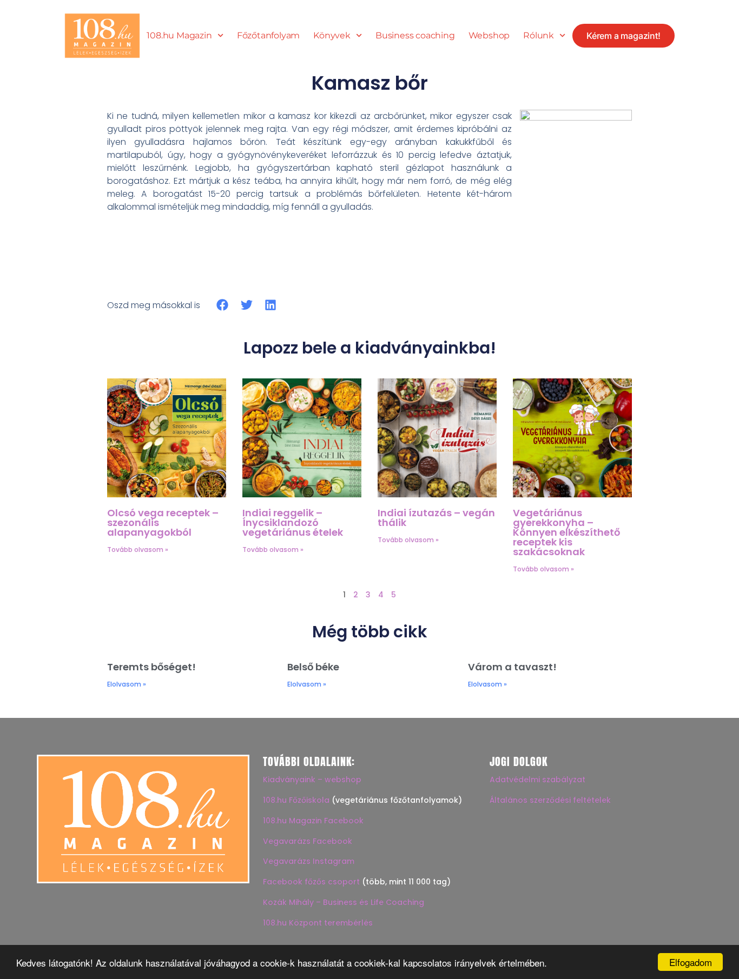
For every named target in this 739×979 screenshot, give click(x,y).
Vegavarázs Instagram (308, 861)
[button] (222, 305)
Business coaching (415, 35)
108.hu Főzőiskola (296, 800)
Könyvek (332, 35)
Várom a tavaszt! (512, 667)
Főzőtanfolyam (268, 35)
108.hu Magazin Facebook (313, 820)
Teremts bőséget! (151, 667)
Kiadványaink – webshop (312, 779)
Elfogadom (690, 962)
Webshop (489, 35)
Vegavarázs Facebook (307, 841)
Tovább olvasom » (137, 549)
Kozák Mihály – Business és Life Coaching (343, 902)
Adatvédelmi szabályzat (537, 779)
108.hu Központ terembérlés (318, 922)
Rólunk (538, 35)
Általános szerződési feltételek (550, 800)
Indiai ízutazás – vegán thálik (436, 517)
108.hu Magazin (179, 35)
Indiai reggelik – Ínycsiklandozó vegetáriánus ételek (292, 522)
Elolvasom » (126, 684)
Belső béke (313, 667)
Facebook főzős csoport (311, 881)
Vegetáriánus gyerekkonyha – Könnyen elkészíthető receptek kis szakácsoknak (566, 532)
